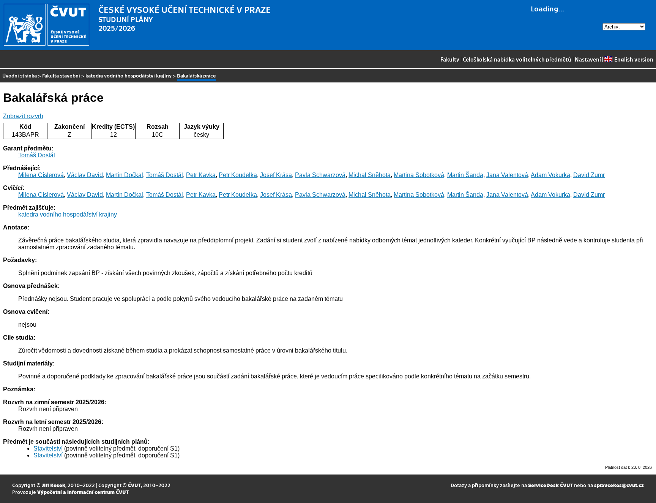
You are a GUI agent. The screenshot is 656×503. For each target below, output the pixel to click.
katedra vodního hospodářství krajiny (128, 75)
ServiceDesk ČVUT (550, 485)
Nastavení (588, 59)
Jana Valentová (507, 175)
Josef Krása (276, 175)
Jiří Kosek (53, 485)
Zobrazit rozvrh (23, 116)
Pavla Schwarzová (320, 175)
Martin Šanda (465, 175)
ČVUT (134, 485)
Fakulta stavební (61, 75)
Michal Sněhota (369, 175)
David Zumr (589, 175)
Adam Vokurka (550, 175)
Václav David (85, 175)
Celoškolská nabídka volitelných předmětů (517, 59)
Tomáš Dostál (36, 155)
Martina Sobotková (419, 175)
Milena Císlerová (41, 175)
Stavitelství (48, 448)
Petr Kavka (201, 175)
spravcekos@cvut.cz (619, 485)
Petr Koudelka (238, 175)
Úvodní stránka (19, 75)
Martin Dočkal (124, 175)
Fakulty (449, 59)
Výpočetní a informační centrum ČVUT (83, 492)
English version (633, 59)
